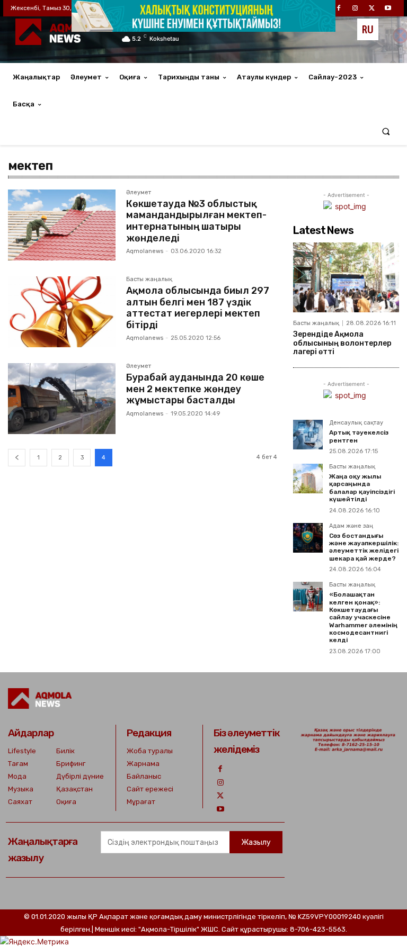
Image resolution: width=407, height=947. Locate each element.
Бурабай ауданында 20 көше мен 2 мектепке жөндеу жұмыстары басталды (195, 389)
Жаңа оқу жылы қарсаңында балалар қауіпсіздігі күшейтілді (362, 488)
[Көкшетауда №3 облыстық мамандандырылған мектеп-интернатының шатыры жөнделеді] (62, 225)
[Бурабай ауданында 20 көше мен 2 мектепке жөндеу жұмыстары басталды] (62, 398)
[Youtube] (220, 809)
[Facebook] (220, 768)
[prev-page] (16, 457)
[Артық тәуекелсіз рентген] (308, 434)
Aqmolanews (144, 251)
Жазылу (256, 842)
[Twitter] (220, 795)
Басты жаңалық (149, 279)
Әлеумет (138, 193)
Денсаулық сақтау (356, 423)
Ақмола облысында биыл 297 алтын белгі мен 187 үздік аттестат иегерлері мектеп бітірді (197, 308)
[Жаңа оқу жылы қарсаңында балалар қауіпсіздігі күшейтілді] (308, 478)
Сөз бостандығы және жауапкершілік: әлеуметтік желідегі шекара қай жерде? (364, 547)
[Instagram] (220, 782)
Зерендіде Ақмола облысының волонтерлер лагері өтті (342, 343)
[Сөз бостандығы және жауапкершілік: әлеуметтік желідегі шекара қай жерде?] (308, 538)
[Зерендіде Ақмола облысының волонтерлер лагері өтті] (346, 277)
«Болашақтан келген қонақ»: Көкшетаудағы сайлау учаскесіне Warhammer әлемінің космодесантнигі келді (363, 617)
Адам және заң (351, 526)
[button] (386, 131)
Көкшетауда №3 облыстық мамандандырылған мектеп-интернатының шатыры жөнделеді (196, 221)
